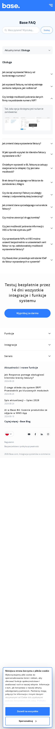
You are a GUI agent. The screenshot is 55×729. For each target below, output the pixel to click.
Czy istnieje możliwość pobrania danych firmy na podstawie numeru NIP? (22, 98)
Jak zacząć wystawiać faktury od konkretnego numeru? (18, 74)
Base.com (13, 454)
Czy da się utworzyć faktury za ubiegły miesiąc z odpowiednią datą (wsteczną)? (22, 194)
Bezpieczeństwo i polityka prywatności (21, 446)
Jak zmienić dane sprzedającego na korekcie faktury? (24, 207)
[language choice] (9, 434)
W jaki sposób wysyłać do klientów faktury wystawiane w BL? (24, 154)
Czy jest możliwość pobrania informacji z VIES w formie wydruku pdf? (23, 228)
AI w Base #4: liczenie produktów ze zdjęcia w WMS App (25, 411)
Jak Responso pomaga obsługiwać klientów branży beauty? (24, 376)
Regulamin (9, 442)
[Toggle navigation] (51, 5)
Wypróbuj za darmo (27, 313)
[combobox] (20, 30)
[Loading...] (29, 434)
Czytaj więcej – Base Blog (17, 421)
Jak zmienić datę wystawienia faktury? (21, 143)
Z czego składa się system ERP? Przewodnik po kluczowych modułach (26, 389)
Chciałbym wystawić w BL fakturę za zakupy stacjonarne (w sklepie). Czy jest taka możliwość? (25, 168)
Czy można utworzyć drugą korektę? (21, 217)
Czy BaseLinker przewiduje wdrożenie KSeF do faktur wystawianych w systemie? (24, 259)
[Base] (11, 5)
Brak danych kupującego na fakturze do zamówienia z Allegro (22, 182)
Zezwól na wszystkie (27, 711)
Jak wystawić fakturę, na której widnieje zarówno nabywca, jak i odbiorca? (22, 86)
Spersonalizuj (26, 721)
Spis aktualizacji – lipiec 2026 (21, 400)
